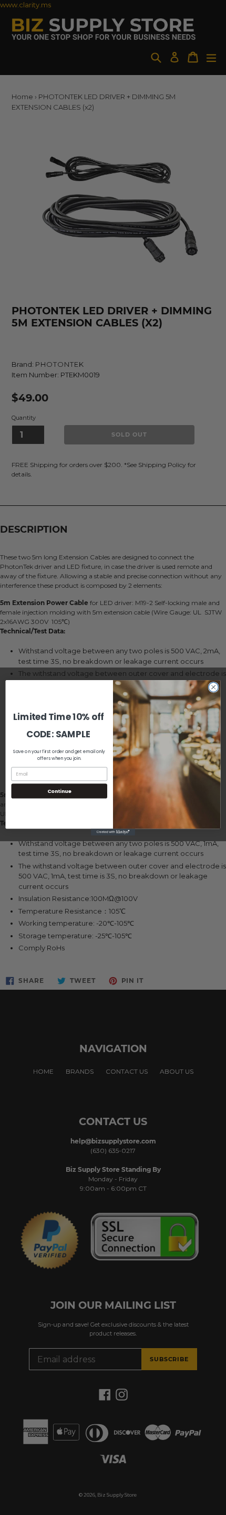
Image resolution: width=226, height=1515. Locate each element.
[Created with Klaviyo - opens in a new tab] (113, 832)
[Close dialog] (213, 687)
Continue (59, 790)
